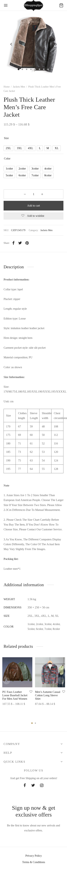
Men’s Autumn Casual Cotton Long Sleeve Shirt (47, 695)
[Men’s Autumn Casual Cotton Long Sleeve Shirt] (50, 672)
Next (55, 44)
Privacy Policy (33, 855)
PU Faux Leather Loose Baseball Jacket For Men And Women (14, 695)
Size (6, 138)
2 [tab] (35, 723)
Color (7, 158)
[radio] (8, 148)
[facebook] (25, 786)
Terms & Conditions (33, 862)
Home (7, 86)
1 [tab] (32, 723)
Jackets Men (19, 86)
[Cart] (61, 5)
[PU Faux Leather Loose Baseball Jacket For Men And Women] (17, 672)
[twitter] (33, 786)
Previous (11, 44)
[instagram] (41, 786)
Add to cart (33, 205)
